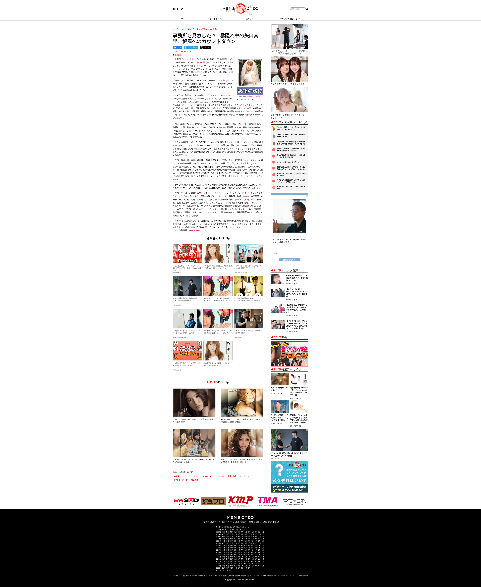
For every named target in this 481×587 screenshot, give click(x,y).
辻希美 (222, 80)
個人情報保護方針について (270, 576)
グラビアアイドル (190, 476)
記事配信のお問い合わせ (244, 576)
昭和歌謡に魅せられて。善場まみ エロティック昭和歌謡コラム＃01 (297, 277)
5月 (230, 530)
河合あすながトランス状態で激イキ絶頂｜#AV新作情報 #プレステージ (291, 150)
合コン (203, 193)
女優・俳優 (232, 476)
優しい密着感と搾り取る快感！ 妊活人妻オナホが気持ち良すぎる (291, 156)
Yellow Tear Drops (197, 230)
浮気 (189, 65)
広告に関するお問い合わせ (227, 576)
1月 (244, 530)
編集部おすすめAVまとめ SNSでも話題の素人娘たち (291, 175)
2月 (240, 530)
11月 (227, 532)
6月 (226, 530)
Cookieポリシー (284, 576)
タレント (251, 127)
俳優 (195, 148)
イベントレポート (180, 480)
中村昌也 (189, 59)
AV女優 (176, 476)
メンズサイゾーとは (179, 576)
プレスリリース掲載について (299, 576)
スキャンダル (225, 95)
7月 (223, 530)
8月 (239, 532)
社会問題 (194, 480)
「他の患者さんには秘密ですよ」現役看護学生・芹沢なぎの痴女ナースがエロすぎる (291, 143)
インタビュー (245, 476)
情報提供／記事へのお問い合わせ (208, 576)
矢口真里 (178, 55)
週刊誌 (260, 176)
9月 (235, 532)
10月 (231, 532)
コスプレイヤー (207, 476)
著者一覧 (188, 576)
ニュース (176, 51)
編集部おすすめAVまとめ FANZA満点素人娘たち (291, 187)
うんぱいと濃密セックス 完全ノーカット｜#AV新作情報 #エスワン (291, 128)
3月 (237, 530)
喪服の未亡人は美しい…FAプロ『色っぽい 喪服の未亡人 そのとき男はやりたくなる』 (291, 168)
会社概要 (194, 576)
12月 (223, 532)
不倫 (231, 62)
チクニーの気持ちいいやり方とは (288, 162)
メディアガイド (257, 576)
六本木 (246, 196)
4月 (233, 530)
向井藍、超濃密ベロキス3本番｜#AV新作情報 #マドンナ (291, 135)
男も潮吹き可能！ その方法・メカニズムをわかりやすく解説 (279, 417)
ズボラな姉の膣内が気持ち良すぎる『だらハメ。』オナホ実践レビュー (291, 181)
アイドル (220, 476)
